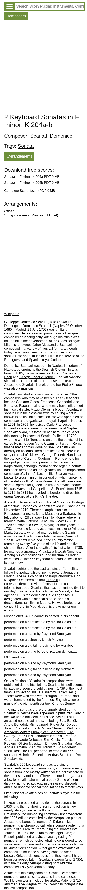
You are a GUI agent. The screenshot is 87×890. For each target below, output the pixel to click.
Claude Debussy (29, 739)
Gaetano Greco (27, 402)
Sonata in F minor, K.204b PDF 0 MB (32, 182)
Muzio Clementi (42, 409)
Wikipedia (11, 314)
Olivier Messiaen (31, 743)
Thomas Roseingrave (38, 447)
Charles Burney (63, 703)
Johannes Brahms (48, 736)
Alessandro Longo (18, 821)
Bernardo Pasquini (18, 405)
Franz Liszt (24, 736)
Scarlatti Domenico (51, 136)
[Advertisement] (43, 68)
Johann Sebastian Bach (22, 728)
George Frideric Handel (37, 377)
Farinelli (69, 568)
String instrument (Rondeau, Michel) (31, 215)
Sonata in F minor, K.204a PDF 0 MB (32, 177)
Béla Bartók (68, 721)
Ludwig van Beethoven (48, 732)
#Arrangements (19, 156)
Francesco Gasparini (56, 402)
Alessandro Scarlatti (57, 344)
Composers (16, 16)
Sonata (26, 146)
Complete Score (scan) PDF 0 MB (29, 190)
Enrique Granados (59, 743)
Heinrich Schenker (32, 755)
